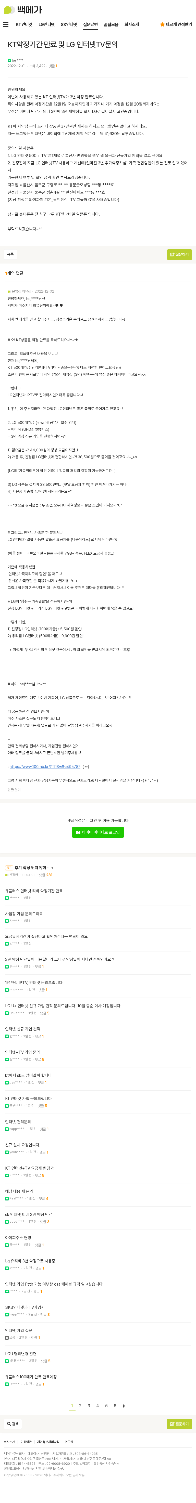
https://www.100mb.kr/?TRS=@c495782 (45, 766)
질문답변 (90, 24)
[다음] (124, 1406)
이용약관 (26, 1442)
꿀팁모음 (111, 24)
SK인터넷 (69, 24)
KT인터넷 (24, 24)
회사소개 (132, 24)
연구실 (69, 1442)
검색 (15, 1424)
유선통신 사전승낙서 (107, 1464)
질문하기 (182, 254)
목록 (10, 254)
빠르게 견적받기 (179, 24)
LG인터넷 (47, 24)
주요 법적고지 (82, 1464)
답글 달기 (14, 790)
